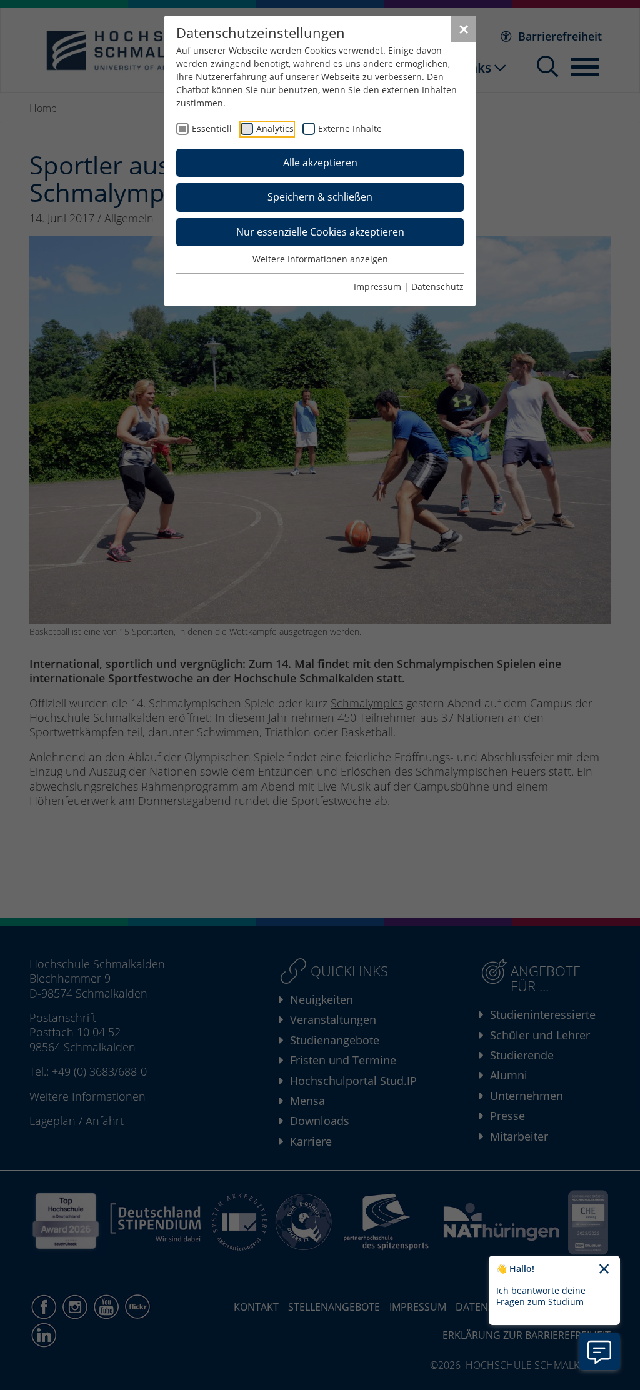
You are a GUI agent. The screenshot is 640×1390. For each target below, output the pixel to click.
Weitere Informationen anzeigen (320, 259)
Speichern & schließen (320, 197)
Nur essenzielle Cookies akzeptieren (320, 232)
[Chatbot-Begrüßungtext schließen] (604, 1269)
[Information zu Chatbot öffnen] (599, 1351)
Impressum (377, 286)
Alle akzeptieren (320, 162)
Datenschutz (437, 286)
